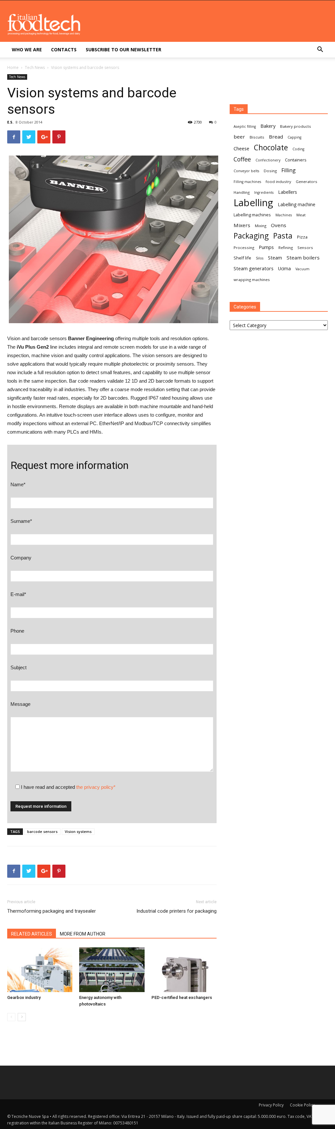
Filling (288, 170)
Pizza (302, 237)
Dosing (270, 170)
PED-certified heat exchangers (181, 997)
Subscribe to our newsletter (123, 49)
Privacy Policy (271, 1105)
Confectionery (268, 160)
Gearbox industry (24, 997)
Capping (294, 137)
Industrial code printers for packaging (176, 911)
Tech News (35, 67)
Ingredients (263, 192)
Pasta (282, 235)
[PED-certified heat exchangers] (184, 969)
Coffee (242, 159)
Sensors (305, 247)
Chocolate (271, 147)
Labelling (253, 202)
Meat (301, 214)
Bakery (267, 126)
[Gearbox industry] (39, 969)
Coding (298, 149)
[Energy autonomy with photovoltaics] (111, 969)
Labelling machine (296, 204)
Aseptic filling (245, 126)
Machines (283, 215)
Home (13, 67)
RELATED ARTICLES (31, 934)
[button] (320, 50)
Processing (244, 247)
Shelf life (242, 258)
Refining (285, 247)
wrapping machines (252, 279)
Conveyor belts (246, 171)
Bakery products (295, 126)
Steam (275, 257)
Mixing (260, 225)
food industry (278, 181)
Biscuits (257, 137)
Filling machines (247, 181)
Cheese (241, 148)
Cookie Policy (302, 1105)
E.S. (10, 122)
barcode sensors (42, 831)
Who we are (27, 49)
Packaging (251, 235)
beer (239, 136)
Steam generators (253, 268)
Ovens (278, 225)
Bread (276, 136)
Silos (259, 258)
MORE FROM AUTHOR (82, 934)
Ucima (284, 268)
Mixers (242, 225)
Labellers (287, 192)
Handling (242, 192)
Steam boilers (303, 257)
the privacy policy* (95, 787)
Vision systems (78, 831)
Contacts (64, 49)
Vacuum (302, 269)
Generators (306, 181)
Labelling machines (252, 215)
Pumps (266, 247)
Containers (296, 160)
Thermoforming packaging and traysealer (51, 911)
